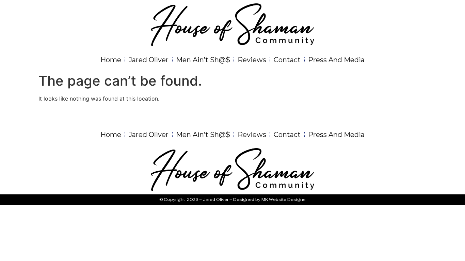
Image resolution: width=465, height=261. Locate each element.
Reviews (252, 60)
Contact (287, 60)
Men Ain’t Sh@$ (203, 60)
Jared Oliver (149, 60)
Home (110, 60)
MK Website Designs (283, 199)
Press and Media (336, 60)
